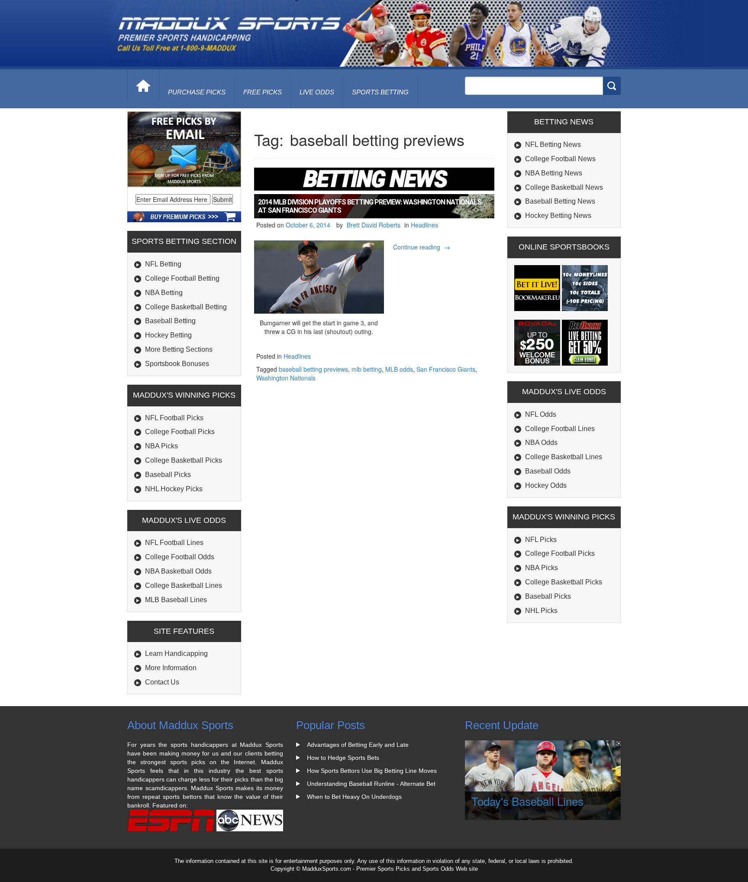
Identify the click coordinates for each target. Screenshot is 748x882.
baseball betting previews (313, 369)
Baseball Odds (548, 471)
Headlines (424, 224)
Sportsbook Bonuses (177, 363)
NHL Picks (541, 610)
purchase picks (197, 92)
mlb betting (366, 369)
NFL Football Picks (174, 418)
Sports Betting (380, 92)
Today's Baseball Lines (527, 801)
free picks (262, 92)
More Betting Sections (179, 349)
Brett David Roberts (373, 224)
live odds (317, 92)
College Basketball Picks (183, 460)
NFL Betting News (553, 144)
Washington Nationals (286, 377)
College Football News (560, 158)
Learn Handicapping (176, 653)
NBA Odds (541, 442)
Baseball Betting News (560, 201)
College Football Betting (182, 278)
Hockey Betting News (558, 215)
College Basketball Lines (183, 585)
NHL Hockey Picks (174, 489)
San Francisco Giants (445, 369)
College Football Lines (560, 428)
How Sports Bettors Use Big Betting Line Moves (372, 770)
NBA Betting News (553, 173)
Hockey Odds (546, 485)
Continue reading (422, 247)
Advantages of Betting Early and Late (358, 744)
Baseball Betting (170, 320)
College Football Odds (179, 557)
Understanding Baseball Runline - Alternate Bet (371, 783)
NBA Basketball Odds (178, 571)
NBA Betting (164, 292)
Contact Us (162, 682)
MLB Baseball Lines (176, 599)
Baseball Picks (168, 474)
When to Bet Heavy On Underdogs (354, 796)
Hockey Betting (168, 335)
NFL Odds (540, 414)
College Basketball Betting (186, 307)
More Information (171, 667)
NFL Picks (541, 539)
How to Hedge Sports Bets (343, 757)
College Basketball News (564, 187)
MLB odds (399, 369)
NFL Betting (163, 264)
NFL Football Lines (174, 542)
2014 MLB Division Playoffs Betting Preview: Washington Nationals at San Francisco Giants (369, 206)
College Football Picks (180, 431)
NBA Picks (161, 446)
